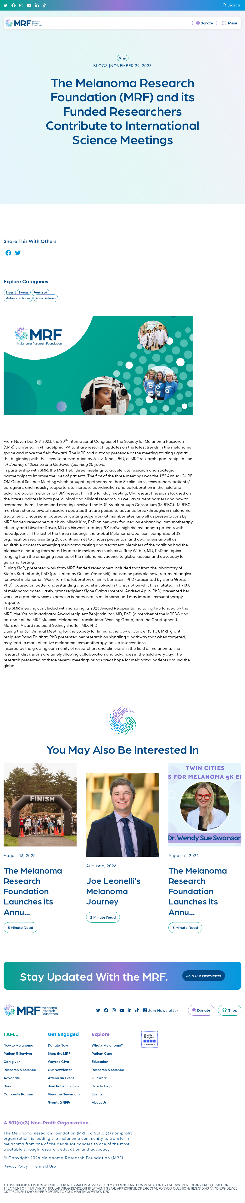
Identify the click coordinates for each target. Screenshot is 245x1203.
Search (234, 5)
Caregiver (12, 1061)
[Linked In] (37, 5)
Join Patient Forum (63, 1086)
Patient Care (102, 1053)
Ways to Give (58, 1061)
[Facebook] (13, 5)
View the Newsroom (64, 1094)
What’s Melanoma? (107, 1045)
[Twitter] (6, 5)
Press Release (45, 298)
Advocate (12, 1078)
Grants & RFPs (59, 1102)
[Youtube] (29, 5)
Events (24, 292)
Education (100, 1061)
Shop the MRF (59, 1053)
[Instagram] (21, 5)
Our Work (99, 1078)
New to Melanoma (18, 1045)
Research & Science (20, 1070)
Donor (9, 1086)
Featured (40, 292)
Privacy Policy (16, 1166)
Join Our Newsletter (203, 975)
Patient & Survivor (18, 1053)
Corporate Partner (18, 1094)
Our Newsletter (60, 1070)
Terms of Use (45, 1166)
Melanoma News (18, 298)
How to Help (101, 1086)
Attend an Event (61, 1078)
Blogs (122, 58)
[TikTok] (44, 5)
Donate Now (58, 1045)
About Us (99, 1102)
